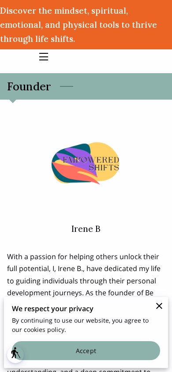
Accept (86, 350)
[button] (15, 354)
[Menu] (43, 56)
